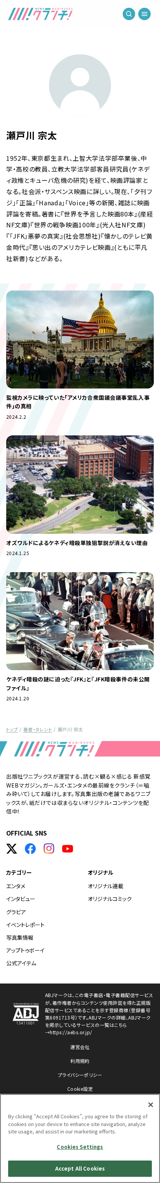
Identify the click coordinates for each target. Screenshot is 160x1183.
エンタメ (15, 886)
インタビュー (20, 899)
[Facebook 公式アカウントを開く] (30, 848)
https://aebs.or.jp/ (71, 1032)
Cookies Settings (80, 1146)
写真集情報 (19, 937)
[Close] (150, 1104)
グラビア (16, 912)
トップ (12, 729)
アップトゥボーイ (25, 950)
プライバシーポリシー (80, 1074)
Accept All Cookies (80, 1168)
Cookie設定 (80, 1088)
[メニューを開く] (144, 15)
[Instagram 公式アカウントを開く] (48, 848)
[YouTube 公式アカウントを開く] (67, 848)
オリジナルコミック (110, 899)
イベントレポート (25, 925)
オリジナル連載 (105, 886)
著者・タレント (37, 729)
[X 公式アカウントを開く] (11, 848)
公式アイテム (21, 963)
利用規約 (80, 1060)
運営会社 (80, 1047)
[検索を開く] (129, 15)
